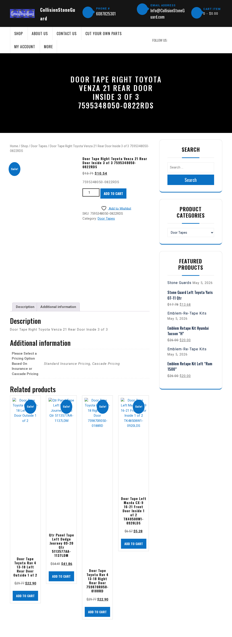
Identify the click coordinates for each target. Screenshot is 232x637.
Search (191, 179)
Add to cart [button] (25, 595)
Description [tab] (25, 307)
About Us (40, 33)
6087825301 (106, 14)
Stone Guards (179, 283)
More (48, 46)
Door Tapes (39, 146)
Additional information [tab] (58, 307)
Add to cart (113, 193)
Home (14, 146)
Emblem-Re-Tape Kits (187, 313)
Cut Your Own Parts (103, 33)
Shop (18, 33)
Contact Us (67, 33)
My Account (24, 46)
